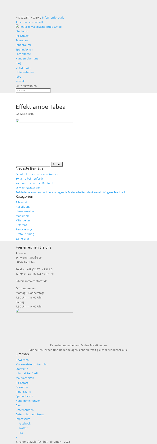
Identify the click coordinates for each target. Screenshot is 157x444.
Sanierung (22, 238)
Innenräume (24, 45)
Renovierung (24, 229)
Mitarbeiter (23, 220)
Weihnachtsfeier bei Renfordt (35, 183)
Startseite (22, 31)
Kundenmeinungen (28, 401)
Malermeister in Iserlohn (31, 364)
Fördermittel (24, 54)
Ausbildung (23, 206)
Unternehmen (25, 72)
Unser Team (23, 67)
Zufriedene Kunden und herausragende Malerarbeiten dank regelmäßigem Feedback (71, 192)
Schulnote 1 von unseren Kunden (37, 174)
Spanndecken (24, 49)
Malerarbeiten (25, 378)
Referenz (21, 225)
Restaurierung (25, 234)
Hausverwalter (25, 211)
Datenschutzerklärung (30, 414)
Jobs (18, 76)
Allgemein (22, 202)
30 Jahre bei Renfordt (29, 178)
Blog (18, 63)
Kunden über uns (27, 58)
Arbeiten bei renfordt (29, 22)
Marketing (22, 216)
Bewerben (22, 360)
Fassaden (22, 40)
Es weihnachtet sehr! (29, 187)
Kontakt (20, 81)
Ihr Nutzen (22, 35)
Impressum (23, 419)
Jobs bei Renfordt (27, 373)
